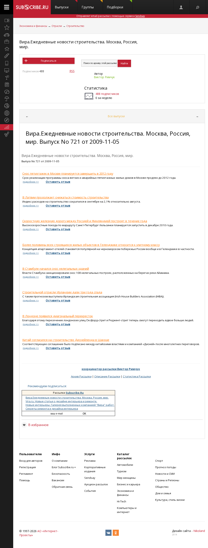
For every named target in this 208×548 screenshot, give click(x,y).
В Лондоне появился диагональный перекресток (57, 316)
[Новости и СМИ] (6, 84)
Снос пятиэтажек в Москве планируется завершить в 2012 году (67, 173)
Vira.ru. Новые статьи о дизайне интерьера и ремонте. (61, 401)
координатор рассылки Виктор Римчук (111, 369)
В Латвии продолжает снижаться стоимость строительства (65, 197)
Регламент (26, 474)
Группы (88, 7)
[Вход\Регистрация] (181, 7)
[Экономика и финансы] (6, 127)
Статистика (95, 88)
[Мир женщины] (6, 56)
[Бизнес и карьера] (6, 42)
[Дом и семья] (6, 49)
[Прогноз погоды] (6, 99)
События (90, 491)
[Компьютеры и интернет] (6, 70)
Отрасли (57, 26)
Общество (162, 487)
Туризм (121, 471)
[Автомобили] (6, 35)
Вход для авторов (30, 461)
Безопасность (61, 474)
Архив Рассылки (81, 376)
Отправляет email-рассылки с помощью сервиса (110, 16)
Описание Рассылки (107, 376)
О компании (59, 461)
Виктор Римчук (104, 77)
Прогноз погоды (165, 467)
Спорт (159, 461)
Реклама (89, 461)
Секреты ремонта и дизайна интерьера (52, 408)
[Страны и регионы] (6, 113)
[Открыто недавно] (6, 27)
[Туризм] (6, 120)
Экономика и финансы (33, 26)
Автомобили (125, 465)
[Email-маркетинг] (6, 134)
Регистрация (27, 467)
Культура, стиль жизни (170, 500)
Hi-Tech (121, 501)
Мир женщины (126, 478)
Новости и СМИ (165, 474)
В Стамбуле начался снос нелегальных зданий (55, 268)
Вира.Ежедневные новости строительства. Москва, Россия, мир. (78, 44)
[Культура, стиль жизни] (6, 77)
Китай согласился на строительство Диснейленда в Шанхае (65, 340)
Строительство (75, 26)
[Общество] (6, 92)
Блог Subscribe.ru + (64, 467)
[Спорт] (6, 106)
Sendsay (89, 478)
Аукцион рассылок (96, 484)
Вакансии (58, 480)
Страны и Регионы (167, 480)
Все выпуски (116, 116)
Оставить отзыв (58, 182)
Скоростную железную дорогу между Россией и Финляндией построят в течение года (84, 221)
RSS (72, 71)
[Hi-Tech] (6, 63)
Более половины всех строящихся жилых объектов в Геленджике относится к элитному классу (91, 245)
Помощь (24, 480)
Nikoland (199, 531)
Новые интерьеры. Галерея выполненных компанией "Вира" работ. (70, 405)
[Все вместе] (6, 20)
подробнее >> (31, 181)
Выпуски (61, 7)
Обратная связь (62, 487)
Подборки (115, 7)
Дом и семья (163, 493)
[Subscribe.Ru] (32, 7)
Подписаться (48, 60)
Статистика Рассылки (137, 376)
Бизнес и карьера (128, 484)
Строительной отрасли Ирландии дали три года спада (62, 292)
